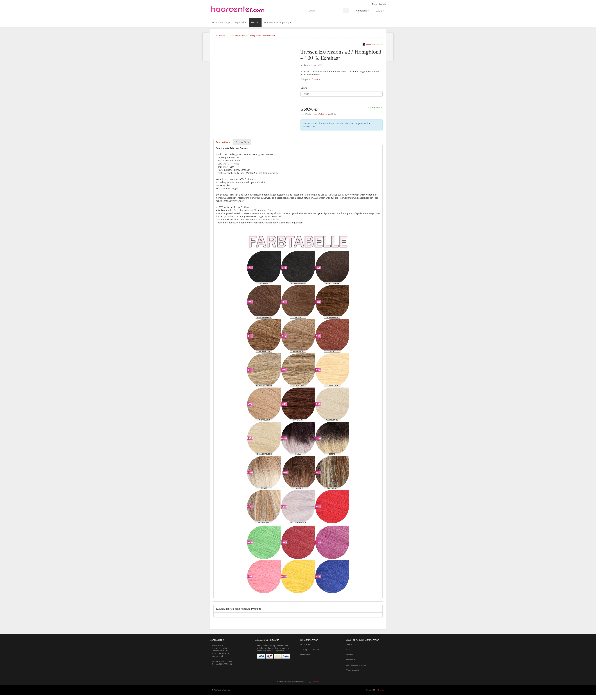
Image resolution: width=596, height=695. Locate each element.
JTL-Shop (380, 689)
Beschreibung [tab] (223, 142)
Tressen (255, 22)
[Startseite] (214, 35)
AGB (348, 649)
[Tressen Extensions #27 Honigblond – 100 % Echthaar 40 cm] (389, 47)
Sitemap (349, 654)
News (374, 4)
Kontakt (382, 4)
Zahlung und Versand (309, 649)
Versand (315, 681)
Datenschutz (351, 644)
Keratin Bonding (220, 22)
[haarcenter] (237, 10)
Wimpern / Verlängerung (277, 22)
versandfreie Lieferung (322, 114)
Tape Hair (240, 22)
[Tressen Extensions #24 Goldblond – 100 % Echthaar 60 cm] (206, 47)
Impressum (351, 659)
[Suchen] (346, 10)
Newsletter (305, 654)
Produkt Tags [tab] (242, 142)
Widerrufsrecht (352, 670)
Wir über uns (305, 644)
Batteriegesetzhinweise (356, 665)
